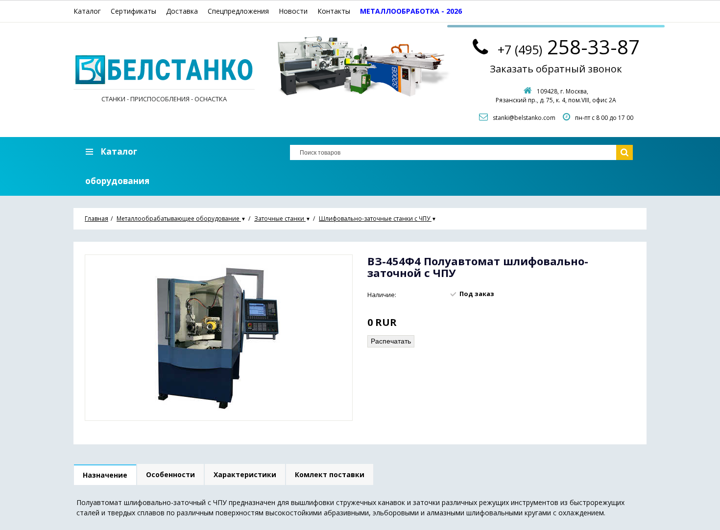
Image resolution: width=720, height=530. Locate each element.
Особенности (170, 474)
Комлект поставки (329, 474)
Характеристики (245, 474)
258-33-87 (569, 46)
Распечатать (391, 341)
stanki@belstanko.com (524, 118)
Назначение (105, 475)
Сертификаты (133, 11)
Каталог (87, 11)
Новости (293, 11)
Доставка (182, 11)
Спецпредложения (238, 11)
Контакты (333, 11)
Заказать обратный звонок (556, 68)
